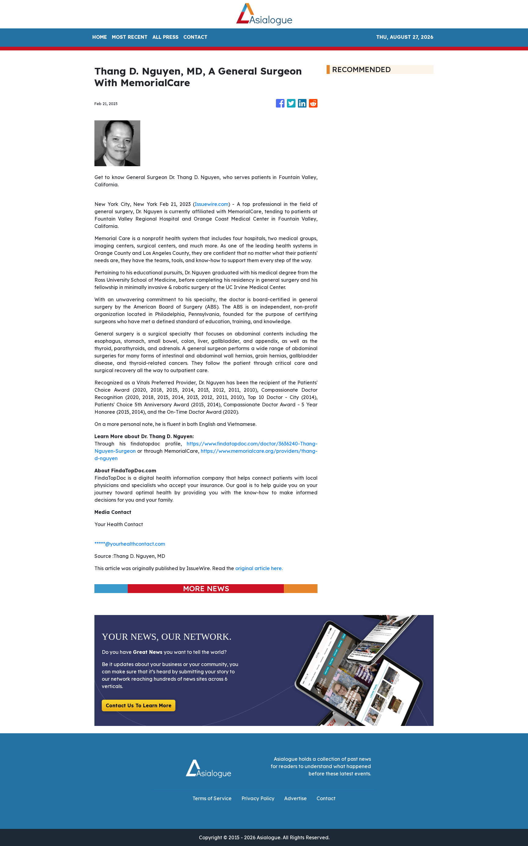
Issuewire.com (211, 204)
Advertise (295, 798)
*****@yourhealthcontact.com (129, 544)
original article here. (259, 568)
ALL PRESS (165, 37)
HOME (99, 37)
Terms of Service (212, 798)
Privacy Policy (257, 798)
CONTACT (195, 37)
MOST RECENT (130, 37)
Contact (326, 798)
